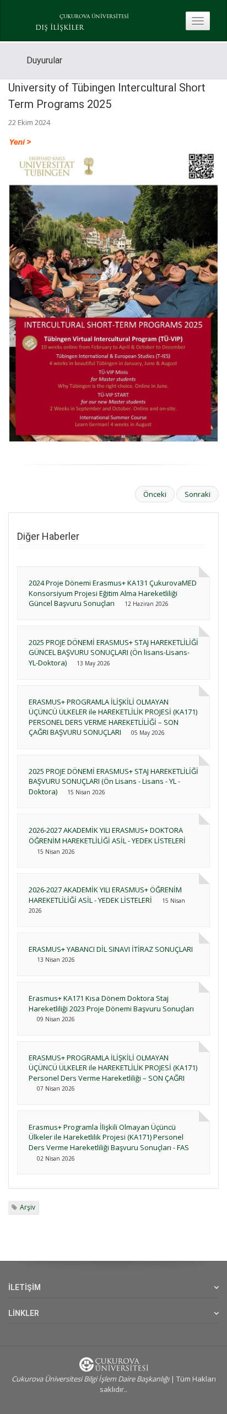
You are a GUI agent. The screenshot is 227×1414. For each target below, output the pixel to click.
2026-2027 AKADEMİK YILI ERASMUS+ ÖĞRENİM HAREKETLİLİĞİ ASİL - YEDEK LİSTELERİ (105, 895)
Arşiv (27, 1207)
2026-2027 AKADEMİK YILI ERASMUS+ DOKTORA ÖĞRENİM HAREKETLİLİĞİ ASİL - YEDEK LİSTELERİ (107, 835)
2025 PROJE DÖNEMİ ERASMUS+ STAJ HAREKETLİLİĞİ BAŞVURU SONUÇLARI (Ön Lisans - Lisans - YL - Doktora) (113, 781)
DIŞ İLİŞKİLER (59, 28)
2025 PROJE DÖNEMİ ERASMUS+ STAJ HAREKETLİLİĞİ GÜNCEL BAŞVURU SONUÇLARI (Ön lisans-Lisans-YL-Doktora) (113, 652)
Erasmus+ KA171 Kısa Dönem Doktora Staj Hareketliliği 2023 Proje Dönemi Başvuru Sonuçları (111, 1003)
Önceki (154, 494)
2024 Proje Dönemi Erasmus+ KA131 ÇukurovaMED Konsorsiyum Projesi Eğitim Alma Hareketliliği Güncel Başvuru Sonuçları (113, 593)
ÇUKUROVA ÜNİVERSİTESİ (94, 16)
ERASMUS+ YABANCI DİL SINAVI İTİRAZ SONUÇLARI (111, 949)
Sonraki (197, 494)
